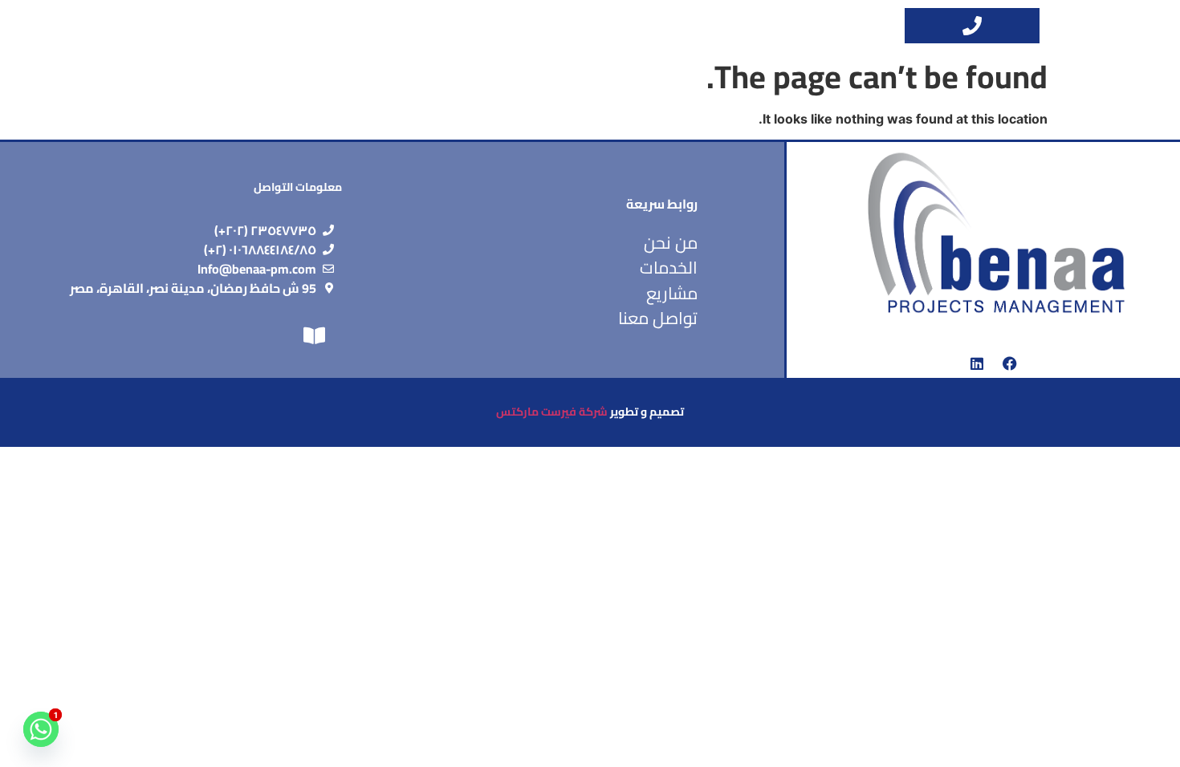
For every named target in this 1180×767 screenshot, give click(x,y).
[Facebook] (1009, 363)
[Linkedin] (976, 363)
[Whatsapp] (41, 729)
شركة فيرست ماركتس (552, 411)
